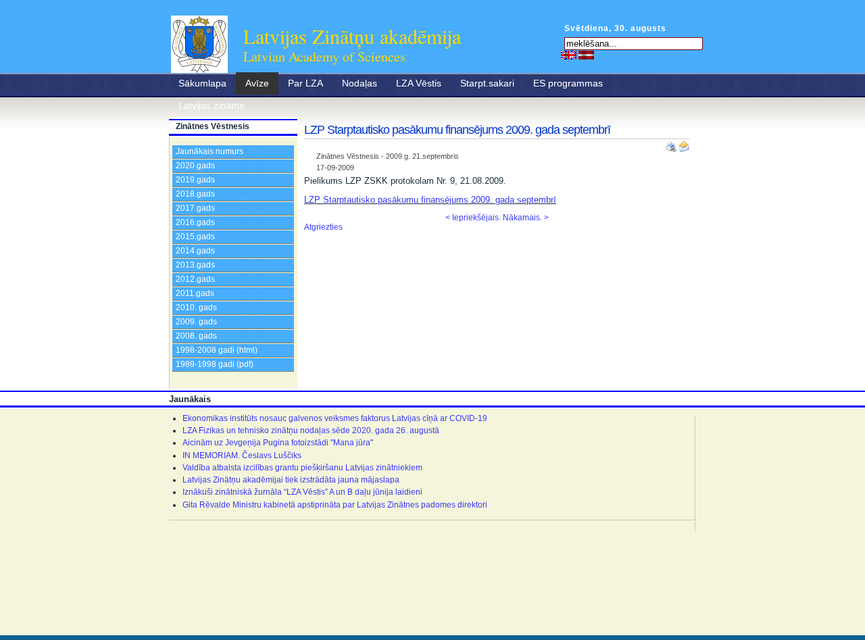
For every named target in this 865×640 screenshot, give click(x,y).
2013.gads (195, 265)
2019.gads (195, 179)
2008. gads (196, 336)
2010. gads (196, 307)
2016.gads (195, 222)
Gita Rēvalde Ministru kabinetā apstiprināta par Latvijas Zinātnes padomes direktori (334, 505)
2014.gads (195, 250)
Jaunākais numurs (209, 151)
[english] (568, 54)
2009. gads (196, 321)
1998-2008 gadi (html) (216, 350)
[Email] (683, 144)
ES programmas (568, 83)
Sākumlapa (202, 83)
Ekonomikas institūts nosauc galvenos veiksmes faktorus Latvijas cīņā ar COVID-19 (334, 418)
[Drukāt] (672, 144)
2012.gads (195, 279)
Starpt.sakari (487, 83)
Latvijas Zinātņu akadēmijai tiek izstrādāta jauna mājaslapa (290, 480)
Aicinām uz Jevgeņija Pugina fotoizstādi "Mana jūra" (277, 442)
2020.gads (195, 165)
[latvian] (586, 54)
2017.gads (195, 208)
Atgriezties (323, 227)
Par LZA (305, 83)
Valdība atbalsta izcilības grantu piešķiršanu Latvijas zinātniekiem (302, 467)
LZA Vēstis (418, 83)
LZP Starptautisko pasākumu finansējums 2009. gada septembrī (430, 200)
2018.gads (195, 194)
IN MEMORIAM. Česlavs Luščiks (241, 455)
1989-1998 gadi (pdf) (214, 364)
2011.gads (195, 293)
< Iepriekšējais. (473, 217)
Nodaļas (359, 83)
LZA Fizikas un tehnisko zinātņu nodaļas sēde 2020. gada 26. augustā (310, 430)
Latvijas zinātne (211, 105)
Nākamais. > (526, 217)
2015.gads (195, 236)
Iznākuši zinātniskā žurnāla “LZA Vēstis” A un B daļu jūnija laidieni (302, 492)
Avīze (257, 83)
